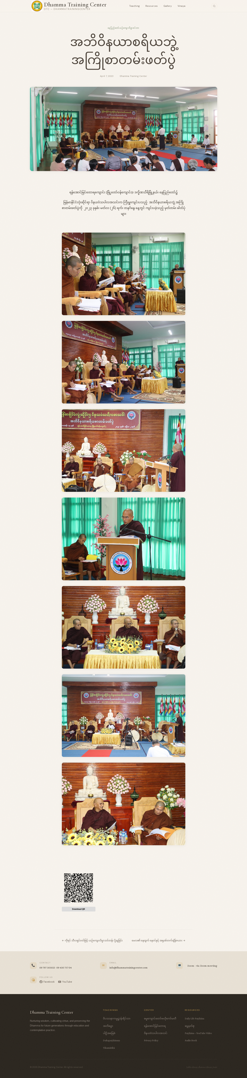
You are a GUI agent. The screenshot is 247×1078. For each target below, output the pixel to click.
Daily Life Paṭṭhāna (194, 1018)
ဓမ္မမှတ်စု (189, 1025)
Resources (152, 5)
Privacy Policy (151, 1040)
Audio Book (191, 1040)
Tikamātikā (109, 1047)
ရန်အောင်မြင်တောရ (155, 1025)
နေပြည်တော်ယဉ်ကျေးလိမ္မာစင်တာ (123, 28)
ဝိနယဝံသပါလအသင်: (156, 1033)
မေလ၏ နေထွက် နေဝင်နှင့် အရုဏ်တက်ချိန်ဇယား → (158, 940)
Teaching (134, 5)
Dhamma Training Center (75, 4)
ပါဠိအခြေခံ (109, 1033)
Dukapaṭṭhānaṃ (111, 1040)
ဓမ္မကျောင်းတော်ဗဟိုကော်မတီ (160, 1018)
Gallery (167, 5)
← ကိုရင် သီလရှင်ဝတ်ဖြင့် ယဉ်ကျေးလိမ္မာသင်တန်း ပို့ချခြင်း (92, 940)
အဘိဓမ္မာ (108, 1025)
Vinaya (182, 5)
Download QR (78, 909)
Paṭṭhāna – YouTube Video (198, 1033)
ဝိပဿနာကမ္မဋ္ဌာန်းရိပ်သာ (116, 1018)
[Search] (214, 6)
